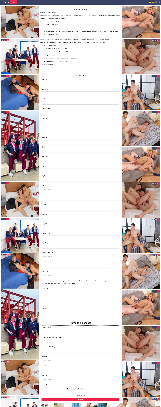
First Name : (64, 77)
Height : (44, 214)
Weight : (44, 224)
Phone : (44, 118)
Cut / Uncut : (45, 243)
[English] (156, 2)
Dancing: (44, 375)
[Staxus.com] (8, 2)
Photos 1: (45, 385)
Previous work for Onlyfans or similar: (53, 347)
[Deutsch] (150, 2)
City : (43, 176)
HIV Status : (45, 271)
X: (42, 127)
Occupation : (46, 195)
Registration (80, 9)
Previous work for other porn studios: (52, 337)
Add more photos (81, 395)
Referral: (44, 308)
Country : (44, 185)
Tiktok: (43, 147)
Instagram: (45, 137)
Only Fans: (45, 156)
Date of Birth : (46, 166)
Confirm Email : (46, 108)
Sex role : (45, 262)
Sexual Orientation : (48, 252)
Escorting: (45, 366)
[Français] (159, 2)
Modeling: (44, 356)
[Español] (153, 2)
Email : (44, 99)
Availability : (45, 204)
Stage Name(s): (66, 325)
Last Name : (45, 89)
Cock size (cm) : (47, 233)
